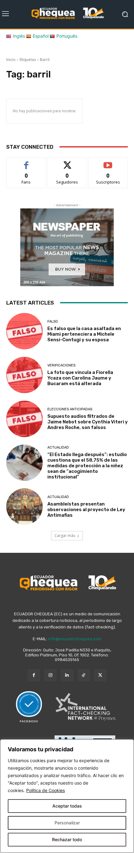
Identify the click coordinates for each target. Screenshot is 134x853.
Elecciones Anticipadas (69, 409)
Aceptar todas (67, 806)
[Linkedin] (67, 675)
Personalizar (67, 822)
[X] (100, 675)
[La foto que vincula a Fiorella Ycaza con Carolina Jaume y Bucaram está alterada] (24, 375)
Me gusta (26, 162)
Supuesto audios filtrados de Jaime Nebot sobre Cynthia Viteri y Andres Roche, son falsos (87, 421)
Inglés (19, 36)
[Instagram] (50, 675)
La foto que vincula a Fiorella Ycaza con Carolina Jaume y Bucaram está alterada (80, 378)
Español (41, 36)
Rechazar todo (67, 839)
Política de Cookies (45, 790)
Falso (52, 321)
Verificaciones (61, 365)
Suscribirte (108, 162)
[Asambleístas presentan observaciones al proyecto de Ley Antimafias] (24, 506)
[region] (67, 796)
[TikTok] (84, 675)
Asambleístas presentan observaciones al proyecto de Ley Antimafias (86, 509)
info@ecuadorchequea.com (74, 638)
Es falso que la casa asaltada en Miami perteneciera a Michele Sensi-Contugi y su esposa (84, 334)
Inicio (11, 59)
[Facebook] (34, 675)
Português (66, 36)
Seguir (67, 162)
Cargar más (65, 535)
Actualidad (58, 447)
